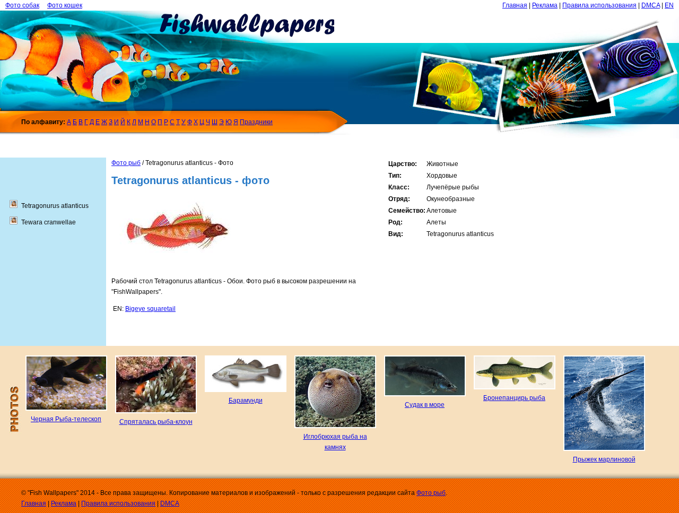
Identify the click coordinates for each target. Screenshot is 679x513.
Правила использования (599, 5)
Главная (514, 5)
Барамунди (246, 400)
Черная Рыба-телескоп (66, 419)
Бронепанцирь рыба (514, 398)
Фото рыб (126, 163)
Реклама (545, 5)
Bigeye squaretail (150, 308)
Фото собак (22, 5)
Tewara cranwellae (48, 222)
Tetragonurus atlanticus (55, 206)
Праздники (256, 122)
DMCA (650, 5)
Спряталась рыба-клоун (156, 421)
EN (669, 5)
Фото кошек (64, 5)
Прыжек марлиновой (604, 459)
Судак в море (425, 404)
